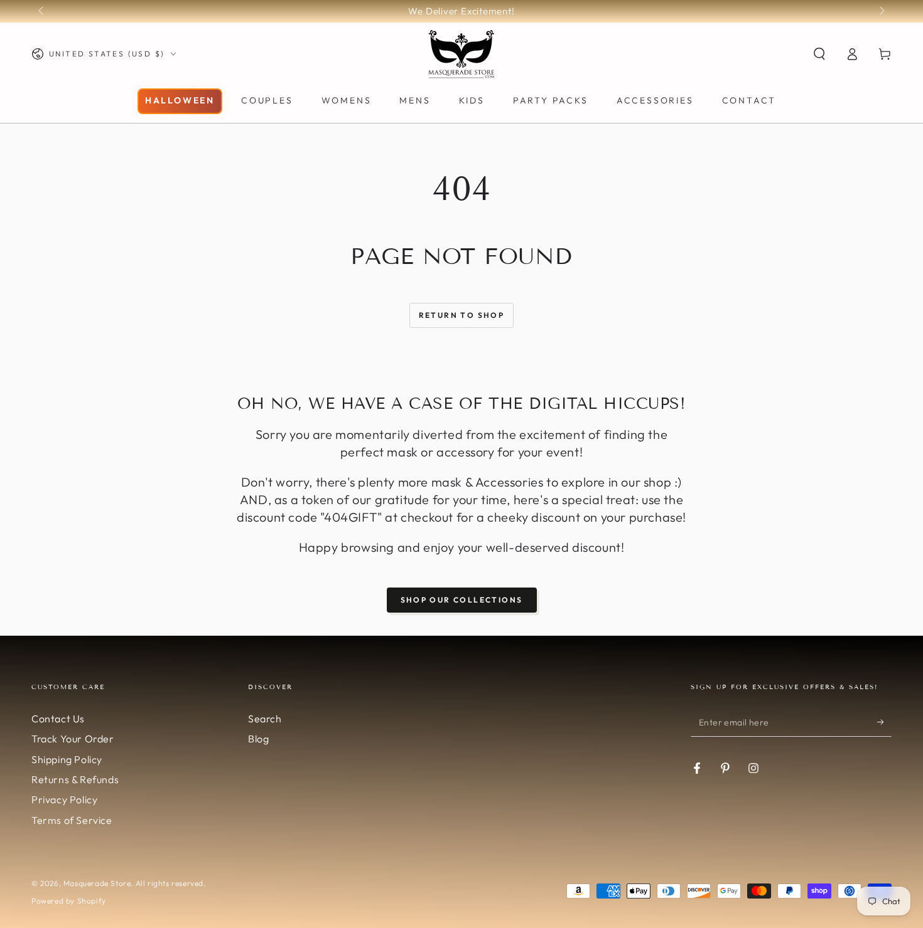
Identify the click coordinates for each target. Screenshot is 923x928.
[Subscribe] (884, 722)
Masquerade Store (97, 883)
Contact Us (58, 718)
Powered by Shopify (68, 900)
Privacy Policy (64, 799)
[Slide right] (881, 11)
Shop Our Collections (462, 599)
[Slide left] (42, 11)
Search (265, 718)
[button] (819, 54)
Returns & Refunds (75, 779)
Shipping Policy (66, 759)
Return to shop (462, 315)
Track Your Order (72, 738)
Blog (258, 738)
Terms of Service (71, 820)
